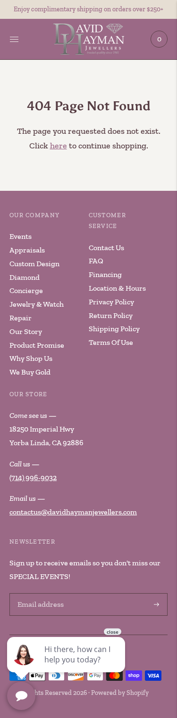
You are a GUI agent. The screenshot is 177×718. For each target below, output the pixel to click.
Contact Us (106, 247)
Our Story (25, 331)
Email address (39, 594)
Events (20, 236)
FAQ (96, 260)
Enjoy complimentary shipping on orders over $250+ (88, 9)
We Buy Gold (30, 371)
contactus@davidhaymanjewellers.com (73, 511)
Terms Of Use (111, 342)
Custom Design (34, 263)
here (58, 145)
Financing (105, 274)
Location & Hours (117, 288)
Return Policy (111, 315)
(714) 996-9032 (33, 477)
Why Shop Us (30, 358)
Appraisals (27, 249)
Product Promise (36, 345)
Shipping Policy (114, 328)
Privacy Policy (111, 301)
